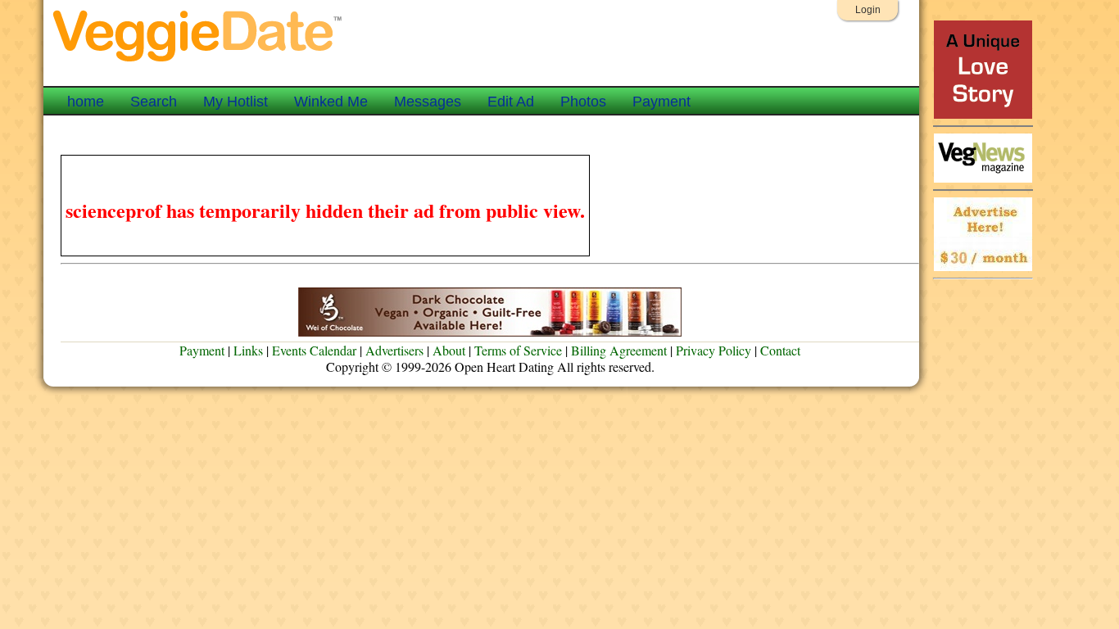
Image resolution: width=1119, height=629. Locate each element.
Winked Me (331, 101)
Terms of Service (518, 350)
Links (248, 350)
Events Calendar (314, 350)
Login (868, 10)
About (449, 350)
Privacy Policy (713, 350)
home (85, 101)
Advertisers (394, 350)
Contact (780, 350)
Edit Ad (510, 101)
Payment (661, 101)
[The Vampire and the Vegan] (983, 114)
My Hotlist (235, 101)
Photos (583, 101)
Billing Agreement (619, 350)
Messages (427, 101)
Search (153, 101)
